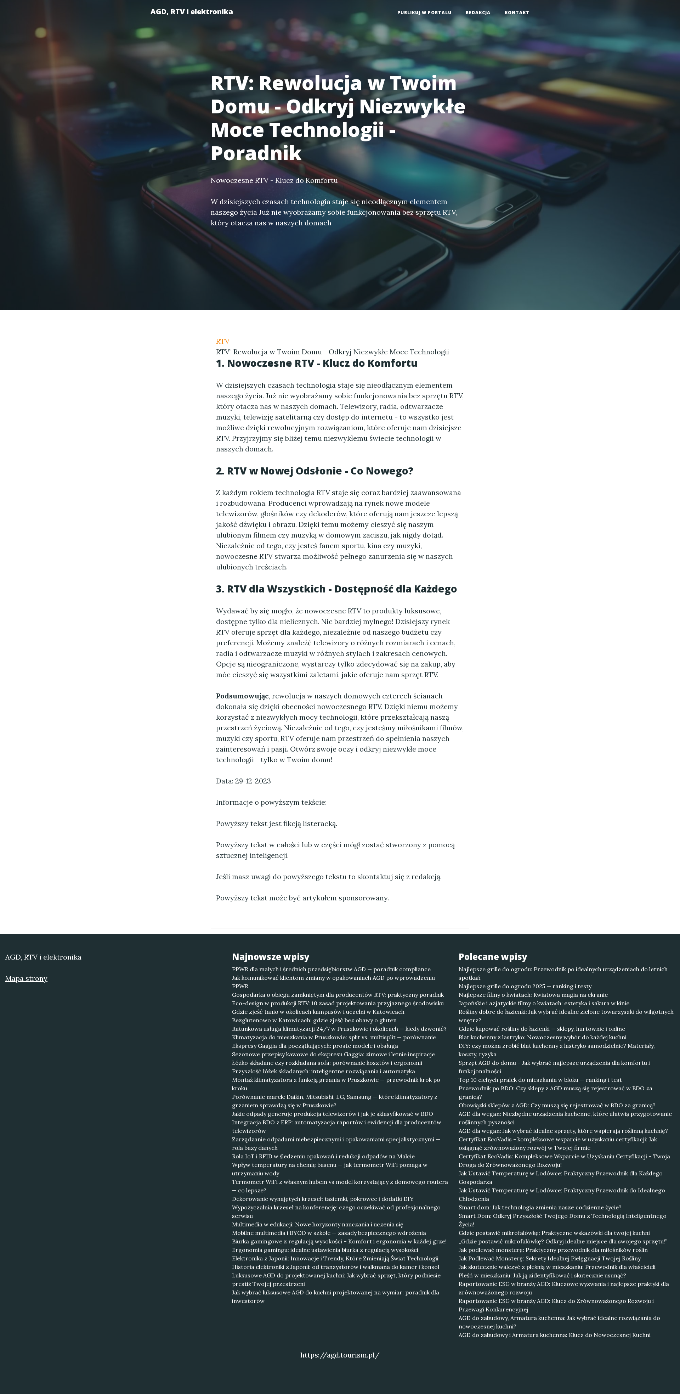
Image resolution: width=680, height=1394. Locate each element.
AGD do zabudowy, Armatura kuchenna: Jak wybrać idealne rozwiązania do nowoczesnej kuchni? (559, 1322)
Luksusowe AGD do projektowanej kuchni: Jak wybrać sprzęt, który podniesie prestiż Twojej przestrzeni (336, 1279)
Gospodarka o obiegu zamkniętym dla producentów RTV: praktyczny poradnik (338, 994)
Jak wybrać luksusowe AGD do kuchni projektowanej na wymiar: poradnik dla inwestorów (335, 1296)
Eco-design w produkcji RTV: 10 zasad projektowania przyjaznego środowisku (338, 1003)
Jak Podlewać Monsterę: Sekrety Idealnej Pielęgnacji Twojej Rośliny (550, 1258)
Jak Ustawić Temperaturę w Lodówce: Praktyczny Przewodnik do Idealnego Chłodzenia (562, 1194)
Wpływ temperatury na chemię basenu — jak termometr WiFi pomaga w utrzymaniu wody (329, 1169)
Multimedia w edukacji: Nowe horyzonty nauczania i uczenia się (317, 1224)
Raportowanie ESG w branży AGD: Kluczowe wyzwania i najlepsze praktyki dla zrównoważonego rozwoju (564, 1288)
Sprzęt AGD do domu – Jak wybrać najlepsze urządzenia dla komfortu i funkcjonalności (554, 1067)
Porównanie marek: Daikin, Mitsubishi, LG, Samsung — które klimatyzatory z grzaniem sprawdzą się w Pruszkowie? (334, 1101)
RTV (223, 341)
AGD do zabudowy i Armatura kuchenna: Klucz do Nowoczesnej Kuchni (555, 1334)
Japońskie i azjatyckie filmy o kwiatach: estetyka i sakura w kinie (544, 1003)
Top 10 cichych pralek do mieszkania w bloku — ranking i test (540, 1079)
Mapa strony (26, 978)
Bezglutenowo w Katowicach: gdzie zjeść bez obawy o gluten (314, 1020)
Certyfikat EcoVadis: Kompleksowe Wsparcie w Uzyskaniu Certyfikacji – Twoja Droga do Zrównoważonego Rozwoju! (564, 1160)
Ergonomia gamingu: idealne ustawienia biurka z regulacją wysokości (325, 1249)
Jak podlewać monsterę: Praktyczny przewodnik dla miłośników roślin (553, 1249)
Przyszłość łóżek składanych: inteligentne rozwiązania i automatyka (323, 1071)
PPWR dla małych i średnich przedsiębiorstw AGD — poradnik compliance (331, 969)
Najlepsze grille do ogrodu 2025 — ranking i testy (525, 986)
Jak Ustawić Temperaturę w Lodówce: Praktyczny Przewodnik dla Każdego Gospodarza (561, 1177)
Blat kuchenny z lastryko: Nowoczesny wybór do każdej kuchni (543, 1037)
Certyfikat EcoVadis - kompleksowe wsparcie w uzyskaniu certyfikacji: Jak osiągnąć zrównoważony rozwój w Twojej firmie (558, 1143)
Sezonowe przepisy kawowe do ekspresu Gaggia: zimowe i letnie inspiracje (333, 1054)
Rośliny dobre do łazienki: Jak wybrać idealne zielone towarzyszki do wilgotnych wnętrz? (566, 1016)
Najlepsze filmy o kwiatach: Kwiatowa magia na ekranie (533, 994)
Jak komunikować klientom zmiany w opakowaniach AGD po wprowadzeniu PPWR (333, 982)
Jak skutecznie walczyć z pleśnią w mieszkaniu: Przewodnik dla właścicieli (557, 1266)
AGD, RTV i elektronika (192, 11)
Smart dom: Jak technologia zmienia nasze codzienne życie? (540, 1207)
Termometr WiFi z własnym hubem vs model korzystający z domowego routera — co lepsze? (340, 1186)
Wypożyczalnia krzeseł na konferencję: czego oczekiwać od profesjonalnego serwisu (336, 1211)
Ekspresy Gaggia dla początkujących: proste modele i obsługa (315, 1045)
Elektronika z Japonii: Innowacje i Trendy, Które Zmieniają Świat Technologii (335, 1258)
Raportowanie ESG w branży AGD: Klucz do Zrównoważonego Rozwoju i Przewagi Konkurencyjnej (556, 1305)
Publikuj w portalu (424, 13)
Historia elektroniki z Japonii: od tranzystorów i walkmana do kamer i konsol (335, 1266)
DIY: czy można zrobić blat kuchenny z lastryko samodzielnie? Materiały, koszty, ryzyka (557, 1050)
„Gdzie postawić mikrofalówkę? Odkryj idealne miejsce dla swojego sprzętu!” (563, 1241)
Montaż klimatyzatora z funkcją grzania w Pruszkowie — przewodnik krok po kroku (336, 1084)
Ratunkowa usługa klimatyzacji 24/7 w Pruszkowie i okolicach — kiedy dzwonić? (339, 1028)
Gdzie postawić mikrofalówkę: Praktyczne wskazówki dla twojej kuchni (554, 1232)
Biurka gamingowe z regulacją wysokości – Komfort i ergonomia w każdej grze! (339, 1241)
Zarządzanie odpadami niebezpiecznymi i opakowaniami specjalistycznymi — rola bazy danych (336, 1143)
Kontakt (517, 13)
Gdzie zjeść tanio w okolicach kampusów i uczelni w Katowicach (318, 1011)
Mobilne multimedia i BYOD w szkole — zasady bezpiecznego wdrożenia (329, 1232)
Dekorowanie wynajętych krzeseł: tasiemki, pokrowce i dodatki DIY (323, 1198)
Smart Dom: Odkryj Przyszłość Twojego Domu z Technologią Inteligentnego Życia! (563, 1220)
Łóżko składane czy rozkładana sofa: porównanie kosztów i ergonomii (327, 1062)
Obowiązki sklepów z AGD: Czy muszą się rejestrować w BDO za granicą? (557, 1105)
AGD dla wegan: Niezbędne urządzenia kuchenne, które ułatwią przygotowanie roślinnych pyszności (565, 1118)
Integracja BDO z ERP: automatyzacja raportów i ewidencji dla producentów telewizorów (336, 1126)
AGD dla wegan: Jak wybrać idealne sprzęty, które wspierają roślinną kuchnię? (563, 1130)
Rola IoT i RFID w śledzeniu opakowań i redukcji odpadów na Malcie (323, 1156)
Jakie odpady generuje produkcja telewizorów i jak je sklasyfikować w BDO (332, 1113)
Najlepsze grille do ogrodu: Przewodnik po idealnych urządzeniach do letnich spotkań (563, 973)
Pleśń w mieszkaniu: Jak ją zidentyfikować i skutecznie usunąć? (542, 1275)
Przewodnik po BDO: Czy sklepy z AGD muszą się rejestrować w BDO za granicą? (555, 1092)
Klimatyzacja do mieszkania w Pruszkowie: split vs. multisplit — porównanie (334, 1037)
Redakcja (478, 13)
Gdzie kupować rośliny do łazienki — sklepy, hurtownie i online (542, 1028)
